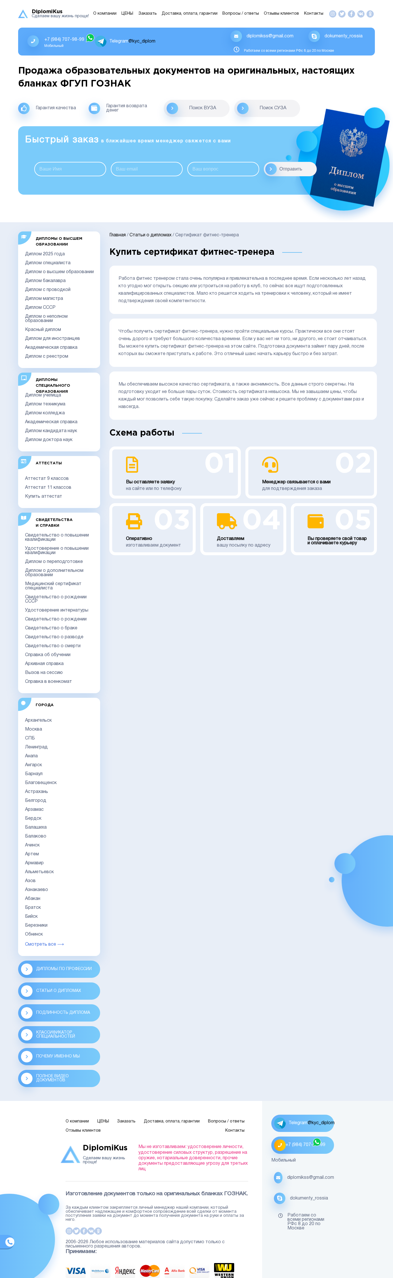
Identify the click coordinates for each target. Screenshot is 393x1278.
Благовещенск (41, 783)
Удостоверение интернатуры (56, 610)
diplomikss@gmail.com (270, 36)
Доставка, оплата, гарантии (190, 14)
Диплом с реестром (46, 357)
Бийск (31, 917)
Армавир (34, 863)
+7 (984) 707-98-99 (64, 40)
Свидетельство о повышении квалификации (57, 537)
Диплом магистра (44, 299)
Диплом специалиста (47, 263)
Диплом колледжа (45, 413)
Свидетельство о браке (51, 628)
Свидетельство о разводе (54, 637)
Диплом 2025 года (45, 254)
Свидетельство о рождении (56, 619)
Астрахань (36, 792)
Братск (33, 908)
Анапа (31, 756)
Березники (36, 925)
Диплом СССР (40, 308)
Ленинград (36, 747)
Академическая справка (51, 348)
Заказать (147, 14)
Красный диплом (43, 330)
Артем (32, 854)
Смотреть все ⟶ (44, 944)
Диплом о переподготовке (54, 562)
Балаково (35, 836)
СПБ (30, 738)
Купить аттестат (43, 497)
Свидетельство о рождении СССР (56, 599)
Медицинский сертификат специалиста (53, 586)
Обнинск (34, 934)
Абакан (32, 899)
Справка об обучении (47, 655)
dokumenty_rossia (344, 36)
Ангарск (33, 765)
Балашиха (36, 827)
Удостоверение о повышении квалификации (57, 551)
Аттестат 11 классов (48, 488)
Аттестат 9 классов (47, 479)
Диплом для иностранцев (52, 339)
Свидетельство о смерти (53, 646)
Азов (30, 881)
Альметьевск (39, 872)
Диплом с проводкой (47, 290)
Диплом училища (43, 395)
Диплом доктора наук (49, 440)
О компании (105, 14)
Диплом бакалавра (45, 281)
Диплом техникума (45, 404)
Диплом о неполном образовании (46, 319)
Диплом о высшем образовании (59, 272)
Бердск (33, 819)
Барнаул (34, 774)
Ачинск (32, 845)
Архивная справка (44, 664)
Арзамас (34, 810)
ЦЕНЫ (127, 14)
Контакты (313, 14)
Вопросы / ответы (240, 14)
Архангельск (38, 720)
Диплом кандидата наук (51, 431)
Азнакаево (36, 890)
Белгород (35, 801)
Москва (33, 729)
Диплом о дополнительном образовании (54, 573)
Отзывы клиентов (281, 14)
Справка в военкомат (48, 682)
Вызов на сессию (44, 673)
